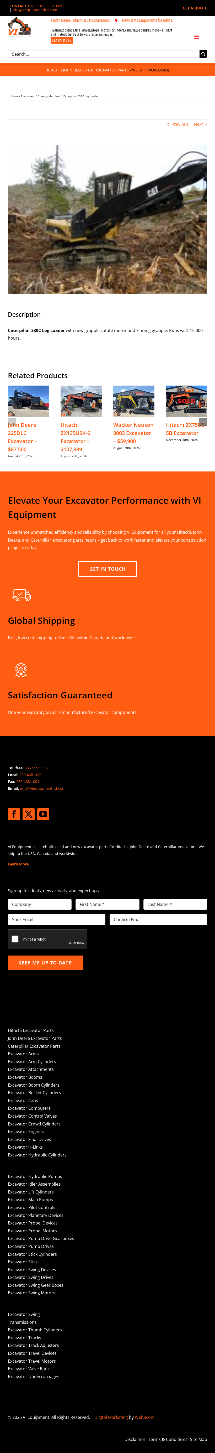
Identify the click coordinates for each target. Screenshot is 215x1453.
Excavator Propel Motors (32, 1231)
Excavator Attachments (31, 1069)
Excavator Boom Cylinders (34, 1085)
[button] (12, 422)
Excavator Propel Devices (33, 1223)
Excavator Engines (26, 1131)
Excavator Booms (25, 1077)
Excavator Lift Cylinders (31, 1192)
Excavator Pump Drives (31, 1246)
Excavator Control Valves (32, 1116)
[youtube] (43, 814)
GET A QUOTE (195, 8)
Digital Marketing (111, 1417)
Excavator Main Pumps (30, 1199)
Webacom (145, 1417)
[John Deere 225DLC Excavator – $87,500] (28, 388)
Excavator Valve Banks (30, 1369)
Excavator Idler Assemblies (34, 1184)
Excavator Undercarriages (33, 1376)
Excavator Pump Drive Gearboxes (41, 1238)
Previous (180, 124)
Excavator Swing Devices (32, 1270)
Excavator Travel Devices (32, 1353)
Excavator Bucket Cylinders (34, 1093)
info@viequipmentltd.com (34, 9)
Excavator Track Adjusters (33, 1345)
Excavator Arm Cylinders (32, 1062)
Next (198, 124)
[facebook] (14, 814)
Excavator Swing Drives (30, 1277)
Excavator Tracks (24, 1338)
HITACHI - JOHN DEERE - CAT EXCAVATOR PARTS (87, 70)
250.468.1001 (27, 781)
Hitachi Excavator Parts (31, 1030)
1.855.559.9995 (50, 5)
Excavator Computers (29, 1108)
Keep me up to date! (45, 962)
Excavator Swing (24, 1314)
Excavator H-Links (25, 1147)
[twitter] (29, 814)
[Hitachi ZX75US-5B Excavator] (186, 388)
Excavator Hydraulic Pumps (35, 1176)
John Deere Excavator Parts (35, 1038)
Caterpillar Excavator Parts (34, 1046)
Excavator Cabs (23, 1100)
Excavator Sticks (24, 1262)
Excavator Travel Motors (32, 1361)
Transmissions (22, 1322)
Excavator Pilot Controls (31, 1207)
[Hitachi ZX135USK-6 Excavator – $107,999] (81, 388)
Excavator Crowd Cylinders (34, 1124)
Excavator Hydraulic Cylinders (37, 1155)
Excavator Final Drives (29, 1139)
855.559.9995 (36, 767)
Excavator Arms (23, 1054)
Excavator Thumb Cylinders (35, 1330)
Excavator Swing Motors (31, 1293)
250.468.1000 (30, 774)
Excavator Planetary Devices (35, 1215)
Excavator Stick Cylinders (32, 1254)
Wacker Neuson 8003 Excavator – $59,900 (133, 433)
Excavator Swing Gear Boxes (35, 1285)
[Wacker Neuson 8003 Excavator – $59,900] (133, 388)
